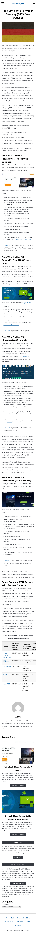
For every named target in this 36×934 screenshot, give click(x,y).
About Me (28, 922)
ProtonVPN (6, 684)
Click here (7, 245)
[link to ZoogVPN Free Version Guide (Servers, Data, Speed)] (18, 801)
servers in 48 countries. (23, 239)
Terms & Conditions (23, 918)
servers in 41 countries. (11, 325)
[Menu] (3, 3)
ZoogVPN (6, 661)
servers (9, 422)
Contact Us (19, 922)
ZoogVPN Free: (26, 303)
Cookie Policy (9, 922)
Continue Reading (18, 785)
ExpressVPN (7, 666)
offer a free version (24, 356)
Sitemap (18, 925)
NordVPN (6, 674)
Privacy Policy (10, 918)
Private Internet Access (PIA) (7, 655)
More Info (18, 857)
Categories (5, 904)
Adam (18, 717)
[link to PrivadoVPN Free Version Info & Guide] (18, 752)
